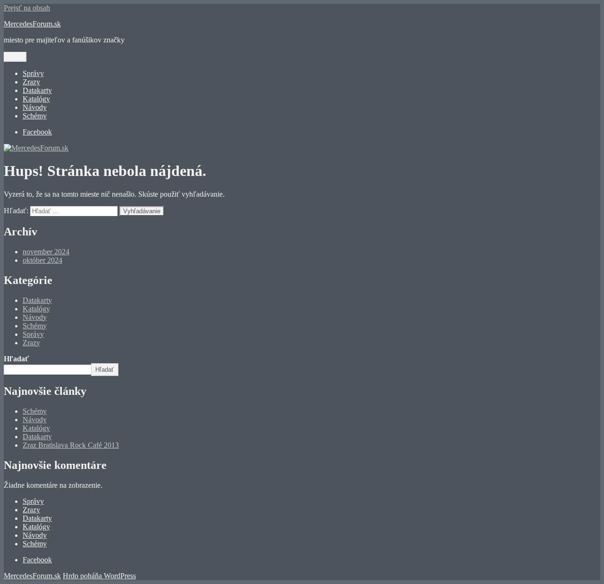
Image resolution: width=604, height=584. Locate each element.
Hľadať (16, 359)
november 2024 (46, 252)
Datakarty (37, 90)
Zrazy (31, 82)
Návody (35, 107)
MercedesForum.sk (32, 24)
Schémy (35, 116)
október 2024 (42, 260)
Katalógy (36, 99)
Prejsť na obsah (27, 8)
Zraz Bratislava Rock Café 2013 (71, 445)
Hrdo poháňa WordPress (99, 576)
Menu (15, 56)
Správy (33, 73)
